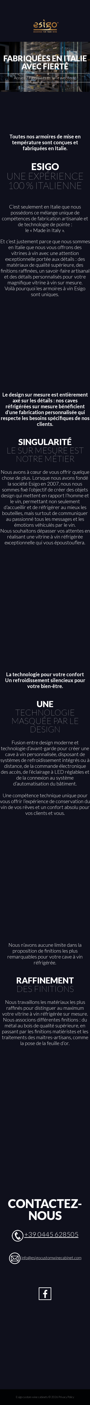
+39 (30, 1234)
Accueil (20, 78)
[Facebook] (45, 1293)
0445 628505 (57, 1234)
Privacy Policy (66, 1397)
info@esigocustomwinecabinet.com (51, 1257)
